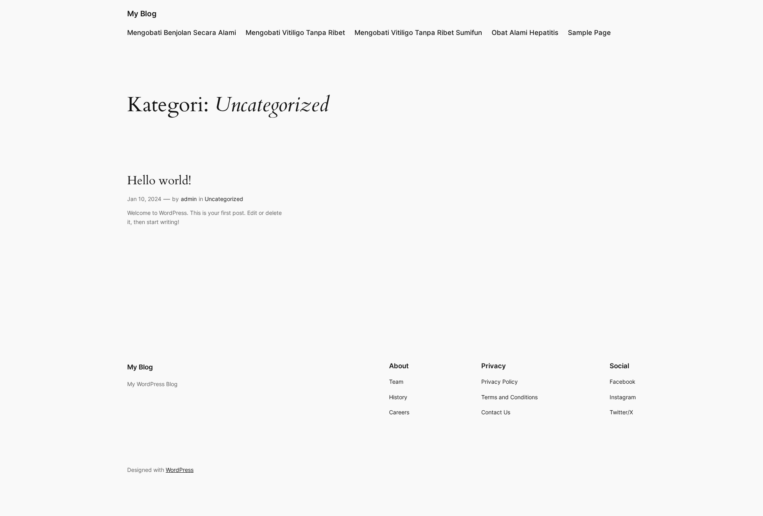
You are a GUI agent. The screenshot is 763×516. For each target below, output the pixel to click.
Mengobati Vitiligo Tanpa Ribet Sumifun (418, 33)
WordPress (180, 469)
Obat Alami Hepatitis (525, 33)
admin (189, 198)
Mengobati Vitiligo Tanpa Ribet (295, 33)
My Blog (142, 13)
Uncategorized (224, 198)
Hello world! (159, 181)
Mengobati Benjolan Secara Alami (181, 33)
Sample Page (589, 33)
